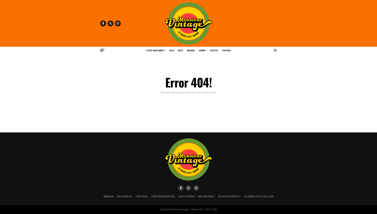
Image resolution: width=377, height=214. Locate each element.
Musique (191, 50)
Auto (171, 50)
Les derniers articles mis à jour (258, 196)
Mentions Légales (206, 196)
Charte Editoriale (186, 196)
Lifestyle (214, 50)
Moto (180, 50)
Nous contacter (124, 196)
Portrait (226, 50)
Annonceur (109, 196)
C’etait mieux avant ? (155, 50)
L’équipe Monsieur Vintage (163, 196)
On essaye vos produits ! (229, 196)
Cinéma (202, 50)
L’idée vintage (142, 196)
